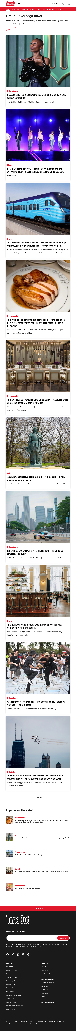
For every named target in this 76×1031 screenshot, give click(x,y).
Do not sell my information (14, 988)
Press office (9, 967)
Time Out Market (46, 974)
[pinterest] (23, 954)
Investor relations (11, 970)
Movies (43, 997)
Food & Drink (24, 9)
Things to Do (15, 9)
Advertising (44, 970)
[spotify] (28, 954)
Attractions (50, 9)
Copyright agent (11, 1002)
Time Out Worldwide (47, 983)
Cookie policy (10, 991)
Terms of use (10, 999)
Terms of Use (36, 944)
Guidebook (44, 986)
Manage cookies (11, 1009)
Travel (39, 9)
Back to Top (40, 908)
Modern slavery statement (14, 1006)
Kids (44, 9)
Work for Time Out (12, 977)
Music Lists (44, 990)
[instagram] (18, 954)
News (7, 9)
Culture (32, 9)
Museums (58, 9)
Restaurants (44, 993)
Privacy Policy (47, 944)
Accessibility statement (13, 995)
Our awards (9, 974)
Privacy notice (10, 984)
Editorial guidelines (12, 981)
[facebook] (7, 954)
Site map (8, 1017)
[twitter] (13, 954)
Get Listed (44, 967)
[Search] (63, 4)
